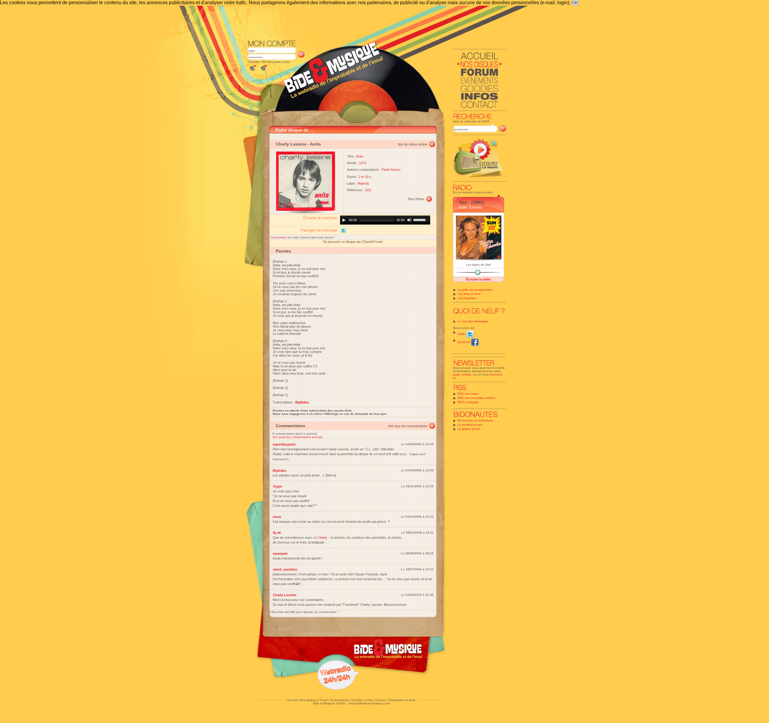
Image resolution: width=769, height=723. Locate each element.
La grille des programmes (474, 289)
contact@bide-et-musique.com (369, 703)
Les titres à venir (468, 294)
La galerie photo (468, 428)
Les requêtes (466, 298)
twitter (462, 333)
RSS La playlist (468, 402)
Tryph (277, 486)
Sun (463, 202)
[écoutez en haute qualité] (263, 71)
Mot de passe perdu (276, 61)
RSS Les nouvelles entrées (476, 398)
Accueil (292, 700)
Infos (369, 700)
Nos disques (308, 700)
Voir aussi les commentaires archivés (297, 437)
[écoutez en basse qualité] (252, 71)
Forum (324, 700)
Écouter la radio (478, 279)
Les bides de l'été (478, 264)
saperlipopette (284, 444)
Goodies (357, 700)
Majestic (363, 183)
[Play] (344, 220)
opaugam (280, 553)
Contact (380, 700)
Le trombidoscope (469, 424)
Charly (322, 537)
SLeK (277, 533)
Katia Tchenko (470, 207)
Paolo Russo (391, 169)
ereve (277, 517)
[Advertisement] (376, 22)
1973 (362, 163)
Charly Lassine (291, 144)
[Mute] (409, 220)
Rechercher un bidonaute (475, 420)
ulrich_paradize (285, 569)
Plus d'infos (416, 199)
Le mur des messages (472, 321)
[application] (385, 220)
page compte (462, 374)
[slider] (421, 219)
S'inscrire (253, 61)
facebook (464, 342)
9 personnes (279, 237)
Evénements (339, 700)
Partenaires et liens (402, 700)
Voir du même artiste (412, 144)
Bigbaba (279, 470)
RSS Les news (467, 393)
